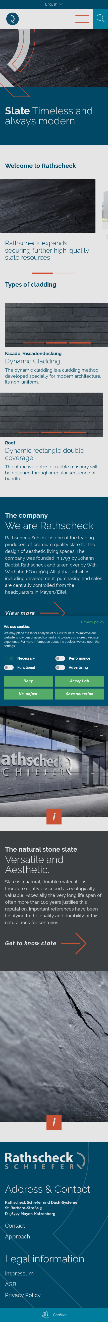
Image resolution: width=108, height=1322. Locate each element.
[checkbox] (9, 658)
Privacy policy (92, 622)
